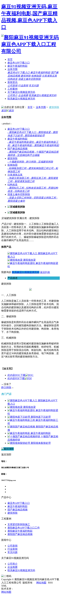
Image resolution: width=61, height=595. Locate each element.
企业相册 (23, 95)
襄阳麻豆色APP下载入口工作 (24, 527)
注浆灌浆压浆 (49, 75)
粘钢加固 (36, 75)
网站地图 (41, 582)
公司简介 (13, 95)
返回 (3, 110)
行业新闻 (23, 85)
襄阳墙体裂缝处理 (41, 443)
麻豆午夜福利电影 (18, 66)
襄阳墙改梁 (29, 260)
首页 (10, 59)
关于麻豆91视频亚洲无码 (21, 92)
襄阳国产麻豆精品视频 (20, 534)
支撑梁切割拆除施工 (19, 524)
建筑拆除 (26, 75)
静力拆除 (6, 387)
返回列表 (45, 272)
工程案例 (13, 88)
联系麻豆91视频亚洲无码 (42, 95)
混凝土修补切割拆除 (29, 79)
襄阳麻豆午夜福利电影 (20, 531)
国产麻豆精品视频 (18, 148)
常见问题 (34, 85)
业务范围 (13, 69)
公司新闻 (13, 85)
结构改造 (13, 79)
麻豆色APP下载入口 (19, 62)
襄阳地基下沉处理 (41, 417)
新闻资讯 (13, 82)
